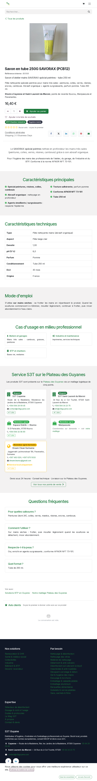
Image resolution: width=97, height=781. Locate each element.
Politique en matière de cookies (22, 770)
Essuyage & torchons (60, 678)
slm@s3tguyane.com (63, 409)
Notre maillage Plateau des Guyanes (49, 593)
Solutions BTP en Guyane (17, 593)
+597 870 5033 (29, 457)
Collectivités (10, 660)
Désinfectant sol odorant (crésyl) (66, 666)
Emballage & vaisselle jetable (64, 681)
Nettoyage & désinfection (62, 653)
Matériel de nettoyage (60, 660)
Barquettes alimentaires (61, 687)
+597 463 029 (15, 457)
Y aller (12, 412)
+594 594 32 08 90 (17, 432)
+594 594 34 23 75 (62, 406)
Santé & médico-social (15, 657)
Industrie (9, 663)
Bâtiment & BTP (12, 666)
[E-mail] (89, 134)
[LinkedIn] (66, 134)
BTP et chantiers (17, 351)
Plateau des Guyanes (53, 381)
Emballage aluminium (60, 684)
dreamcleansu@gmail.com (20, 460)
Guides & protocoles (14, 713)
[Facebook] (51, 134)
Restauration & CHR (14, 653)
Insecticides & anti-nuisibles (63, 669)
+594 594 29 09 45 (17, 406)
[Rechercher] (89, 11)
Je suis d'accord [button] (84, 777)
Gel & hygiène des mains (62, 675)
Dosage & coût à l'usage (16, 710)
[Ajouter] (20, 111)
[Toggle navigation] (89, 3)
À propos (9, 719)
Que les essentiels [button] (67, 777)
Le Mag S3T (11, 716)
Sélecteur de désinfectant (17, 707)
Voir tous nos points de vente (47, 484)
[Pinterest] (81, 134)
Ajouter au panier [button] (37, 111)
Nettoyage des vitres (60, 657)
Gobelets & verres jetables (62, 690)
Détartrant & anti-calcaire (62, 663)
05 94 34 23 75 (68, 750)
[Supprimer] (8, 111)
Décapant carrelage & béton (63, 672)
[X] (59, 134)
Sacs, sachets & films (60, 693)
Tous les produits (15, 18)
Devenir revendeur (14, 669)
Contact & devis (12, 722)
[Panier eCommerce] (83, 3)
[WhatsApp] (74, 134)
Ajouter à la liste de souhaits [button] (22, 117)
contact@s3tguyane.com (19, 409)
